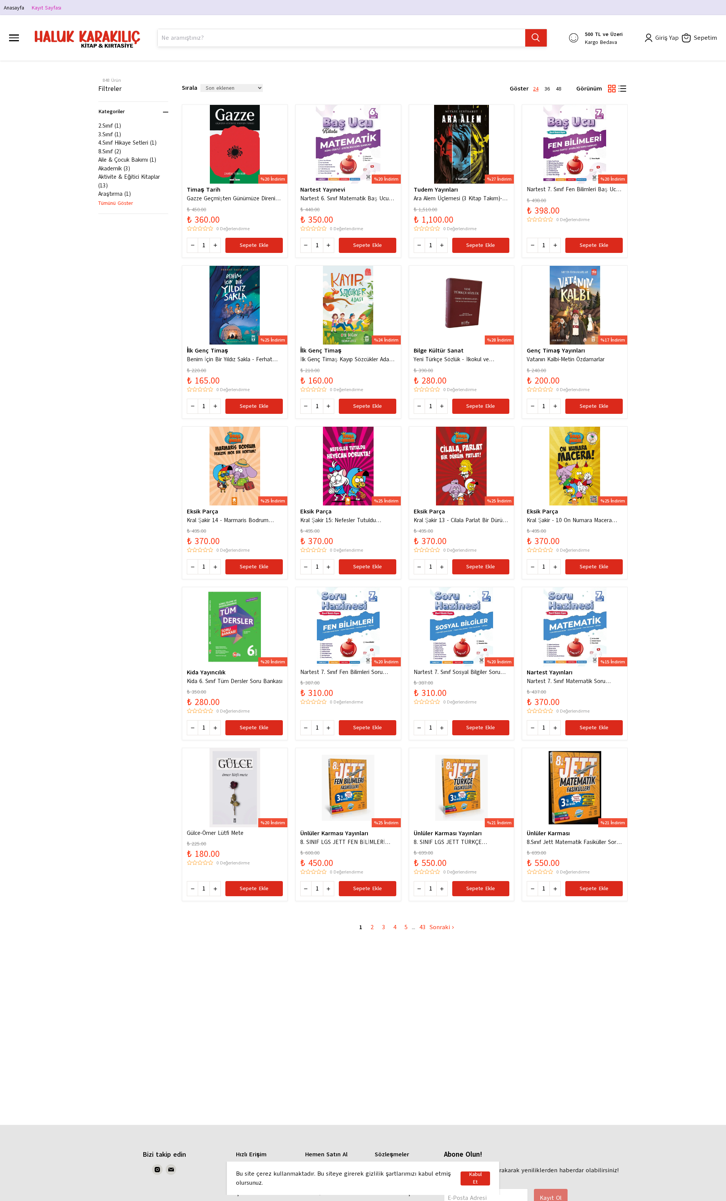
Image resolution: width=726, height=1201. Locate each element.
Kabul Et (475, 1178)
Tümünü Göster (115, 203)
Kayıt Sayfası (46, 7)
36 (547, 88)
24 (535, 88)
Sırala (189, 88)
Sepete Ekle (254, 245)
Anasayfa (14, 7)
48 (558, 88)
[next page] (413, 927)
